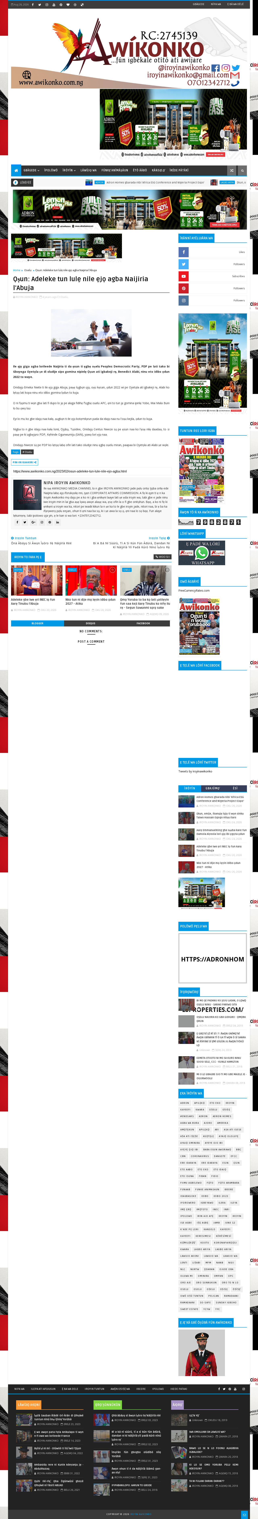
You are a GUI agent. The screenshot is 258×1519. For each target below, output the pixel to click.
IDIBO (205, 1196)
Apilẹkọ (199, 1103)
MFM (208, 1262)
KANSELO (209, 1229)
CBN (183, 1156)
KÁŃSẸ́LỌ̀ (158, 170)
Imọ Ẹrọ (185, 1209)
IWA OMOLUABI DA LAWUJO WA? (207, 1432)
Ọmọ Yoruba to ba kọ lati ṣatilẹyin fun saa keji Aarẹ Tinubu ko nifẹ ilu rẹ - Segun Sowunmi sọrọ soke (145, 604)
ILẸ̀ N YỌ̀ (194, 1415)
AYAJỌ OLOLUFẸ (229, 1136)
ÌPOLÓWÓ (51, 170)
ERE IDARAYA (210, 1162)
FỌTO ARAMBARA (228, 1182)
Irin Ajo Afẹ (205, 1216)
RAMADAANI (187, 1302)
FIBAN (203, 1176)
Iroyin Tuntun (94, 1389)
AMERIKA (222, 1123)
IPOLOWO (186, 1216)
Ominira (203, 1276)
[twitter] (40, 5)
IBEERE (229, 1189)
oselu (184, 1289)
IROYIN (18, 569)
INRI (226, 1209)
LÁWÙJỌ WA (89, 170)
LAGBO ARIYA (223, 1249)
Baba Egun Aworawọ (217, 1149)
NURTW (194, 1269)
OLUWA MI (186, 1276)
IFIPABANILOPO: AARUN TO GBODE (132, 1485)
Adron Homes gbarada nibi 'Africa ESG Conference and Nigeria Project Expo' (114, 182)
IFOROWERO (188, 1202)
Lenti (183, 1262)
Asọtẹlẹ (208, 1136)
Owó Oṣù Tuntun (191, 1295)
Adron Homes (222, 1116)
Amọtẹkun (187, 1129)
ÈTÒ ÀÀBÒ (140, 170)
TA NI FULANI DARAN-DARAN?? (206, 1481)
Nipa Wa (19, 1389)
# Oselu (27, 452)
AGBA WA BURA (189, 1123)
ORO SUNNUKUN (206, 1282)
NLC (182, 1269)
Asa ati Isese (233, 1129)
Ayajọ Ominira (190, 1142)
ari (217, 1129)
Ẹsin (237, 1162)
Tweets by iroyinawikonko (195, 771)
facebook (143, 623)
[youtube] (54, 5)
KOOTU (205, 1242)
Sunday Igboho (226, 1302)
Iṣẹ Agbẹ (202, 1222)
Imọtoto (202, 1209)
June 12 (230, 1222)
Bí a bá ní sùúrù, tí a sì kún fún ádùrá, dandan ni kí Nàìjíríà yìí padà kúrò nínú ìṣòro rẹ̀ (136, 1435)
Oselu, (64, 297)
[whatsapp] (239, 1387)
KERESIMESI (203, 1236)
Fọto (210, 1182)
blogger (37, 623)
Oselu (27, 270)
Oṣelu (213, 1109)
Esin (226, 1162)
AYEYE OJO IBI (214, 1142)
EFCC (234, 1156)
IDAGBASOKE (188, 1196)
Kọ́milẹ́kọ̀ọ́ (188, 1242)
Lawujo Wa (211, 1256)
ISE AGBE (186, 1222)
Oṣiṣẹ (226, 1109)
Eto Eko (215, 1103)
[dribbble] (75, 5)
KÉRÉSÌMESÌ (223, 1236)
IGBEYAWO (207, 1202)
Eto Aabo (186, 1169)
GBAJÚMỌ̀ (213, 788)
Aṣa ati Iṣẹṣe (189, 1136)
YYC (217, 1309)
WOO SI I (164, 557)
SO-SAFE (205, 1302)
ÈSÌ (235, 788)
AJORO (208, 1123)
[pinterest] (61, 5)
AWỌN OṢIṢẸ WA (120, 1389)
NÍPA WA (216, 4)
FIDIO (214, 1176)
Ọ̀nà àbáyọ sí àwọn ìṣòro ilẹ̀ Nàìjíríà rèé (136, 1415)
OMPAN (218, 1276)
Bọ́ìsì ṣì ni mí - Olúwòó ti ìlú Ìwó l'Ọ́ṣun (57, 1448)
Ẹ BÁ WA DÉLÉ (235, 4)
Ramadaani (231, 1295)
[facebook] (33, 5)
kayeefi (225, 1229)
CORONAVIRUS (200, 1156)
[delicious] (82, 5)
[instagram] (47, 5)
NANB (219, 1262)
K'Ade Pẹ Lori (189, 1229)
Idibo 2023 (221, 1196)
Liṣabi (196, 1262)
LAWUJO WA (230, 1256)
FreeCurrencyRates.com (194, 590)
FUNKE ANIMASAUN (207, 1189)
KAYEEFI (185, 1109)
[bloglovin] (68, 5)
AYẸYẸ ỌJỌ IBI (189, 1149)
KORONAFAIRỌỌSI (225, 1242)
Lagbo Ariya (185, 182)
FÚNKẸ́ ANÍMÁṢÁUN (115, 170)
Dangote (220, 1156)
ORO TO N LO (230, 1282)
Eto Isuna (187, 1176)
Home (16, 270)
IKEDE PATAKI (178, 1389)
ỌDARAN (209, 1269)
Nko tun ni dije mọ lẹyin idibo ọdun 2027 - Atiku (90, 602)
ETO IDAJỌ (220, 1169)
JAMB (216, 1222)
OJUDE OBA (227, 1269)
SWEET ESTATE (189, 1309)
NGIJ (231, 1262)
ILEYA (234, 1202)
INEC (216, 1209)
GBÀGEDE (198, 4)
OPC (231, 1276)
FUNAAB (185, 1189)
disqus (90, 623)
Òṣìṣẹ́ (237, 1289)
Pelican (213, 1295)
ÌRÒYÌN (68, 170)
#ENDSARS (187, 1116)
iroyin (223, 1216)
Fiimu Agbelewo (191, 1182)
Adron (58, 182)
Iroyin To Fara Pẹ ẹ (28, 557)
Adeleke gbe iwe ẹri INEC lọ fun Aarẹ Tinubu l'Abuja (33, 602)
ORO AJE (185, 1282)
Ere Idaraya (188, 1162)
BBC (238, 1149)
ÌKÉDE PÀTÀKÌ (179, 170)
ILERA (222, 1202)
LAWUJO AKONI (189, 1256)
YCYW (206, 1309)
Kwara (200, 1109)
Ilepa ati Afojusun (43, 1389)
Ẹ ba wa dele (70, 1389)
